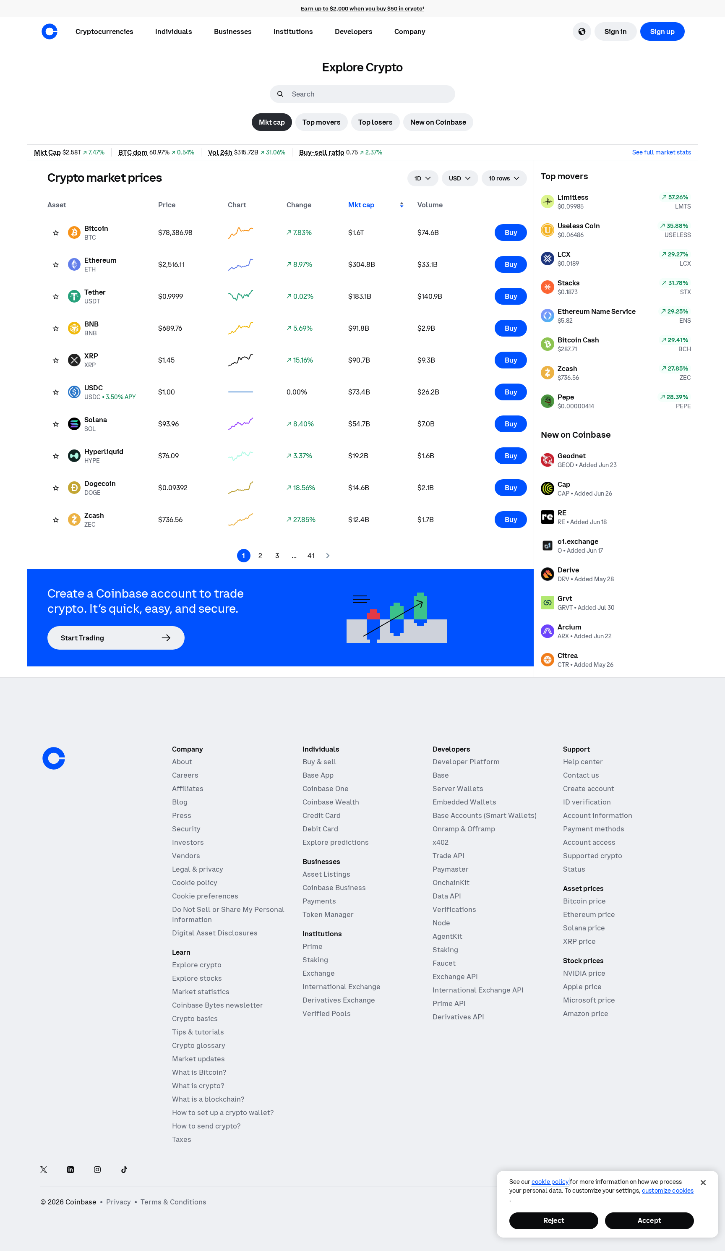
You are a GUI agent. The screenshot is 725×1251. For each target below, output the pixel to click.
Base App (318, 775)
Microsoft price (589, 1000)
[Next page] (327, 555)
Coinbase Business (334, 887)
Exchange (319, 973)
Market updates (198, 1059)
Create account (588, 788)
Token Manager (328, 914)
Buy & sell (319, 761)
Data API (447, 896)
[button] (173, 31)
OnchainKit (451, 882)
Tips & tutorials (198, 1032)
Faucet (444, 963)
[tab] (272, 122)
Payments (319, 901)
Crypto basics (195, 1018)
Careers (185, 775)
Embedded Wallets (464, 802)
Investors (188, 842)
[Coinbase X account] (43, 1170)
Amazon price (585, 1013)
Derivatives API (458, 1017)
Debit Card (320, 829)
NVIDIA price (584, 973)
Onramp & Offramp (464, 829)
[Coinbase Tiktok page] (124, 1170)
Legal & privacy (197, 869)
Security (186, 829)
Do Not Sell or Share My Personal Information (228, 914)
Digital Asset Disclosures (215, 933)
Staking (315, 960)
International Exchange (342, 986)
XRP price (579, 941)
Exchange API (455, 976)
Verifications (454, 909)
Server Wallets (458, 788)
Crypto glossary (198, 1045)
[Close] (703, 1183)
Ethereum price (589, 914)
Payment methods (593, 829)
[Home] (49, 31)
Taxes (181, 1139)
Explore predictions (336, 842)
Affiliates (187, 788)
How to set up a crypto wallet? (223, 1112)
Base (441, 775)
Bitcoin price (584, 901)
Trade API (448, 855)
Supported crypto (592, 855)
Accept (649, 1220)
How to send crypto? (206, 1126)
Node (441, 923)
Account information (597, 815)
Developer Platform (466, 761)
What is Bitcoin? (199, 1072)
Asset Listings (326, 874)
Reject (553, 1220)
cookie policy (550, 1182)
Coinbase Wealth (331, 802)
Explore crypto (197, 965)
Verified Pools (327, 1013)
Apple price (582, 986)
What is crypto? (198, 1085)
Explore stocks (197, 978)
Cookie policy (194, 882)
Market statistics (200, 991)
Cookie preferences (205, 896)
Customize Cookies (668, 1190)
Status (574, 869)
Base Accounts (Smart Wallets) (485, 815)
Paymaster (451, 869)
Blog (180, 802)
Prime (313, 946)
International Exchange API (478, 990)
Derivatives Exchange (339, 1000)
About (182, 761)
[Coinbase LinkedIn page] (70, 1170)
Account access (589, 842)
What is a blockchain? (208, 1099)
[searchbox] (372, 94)
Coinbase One (326, 788)
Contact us (581, 775)
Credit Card (322, 815)
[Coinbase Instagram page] (97, 1170)
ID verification (587, 802)
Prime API (449, 1003)
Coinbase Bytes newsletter (217, 1005)
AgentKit (447, 936)
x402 (441, 842)
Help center (583, 761)
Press (181, 815)
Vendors (186, 855)
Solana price (584, 928)
